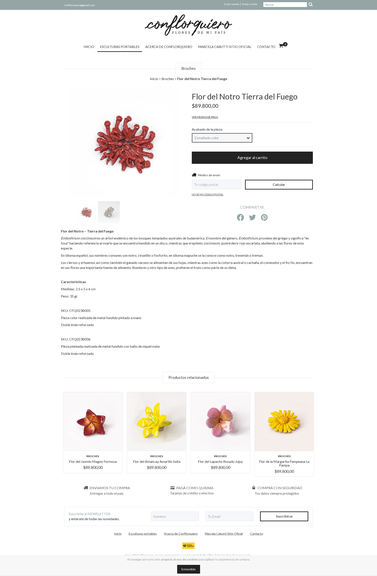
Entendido (189, 569)
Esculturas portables (119, 47)
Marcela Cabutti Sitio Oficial (224, 47)
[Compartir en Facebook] (240, 217)
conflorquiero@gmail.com (79, 5)
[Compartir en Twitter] (252, 217)
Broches (167, 79)
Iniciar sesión (249, 4)
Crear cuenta (231, 4)
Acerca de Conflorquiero (168, 47)
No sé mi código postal (207, 194)
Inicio (89, 47)
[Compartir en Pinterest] (264, 217)
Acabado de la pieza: (207, 129)
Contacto (266, 47)
